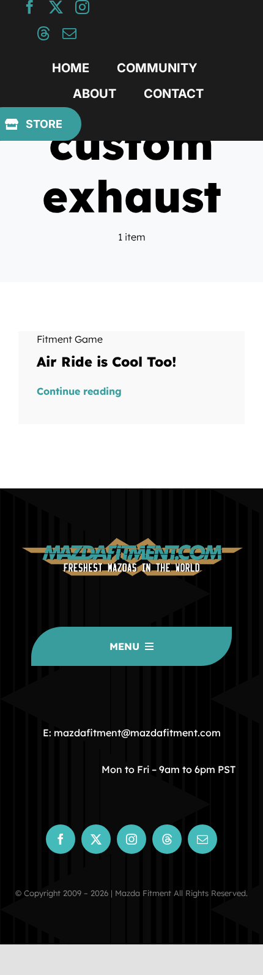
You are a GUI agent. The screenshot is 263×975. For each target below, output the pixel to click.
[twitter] (56, 7)
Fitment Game (70, 339)
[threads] (43, 33)
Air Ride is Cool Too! (107, 361)
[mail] (69, 33)
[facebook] (30, 7)
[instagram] (82, 7)
